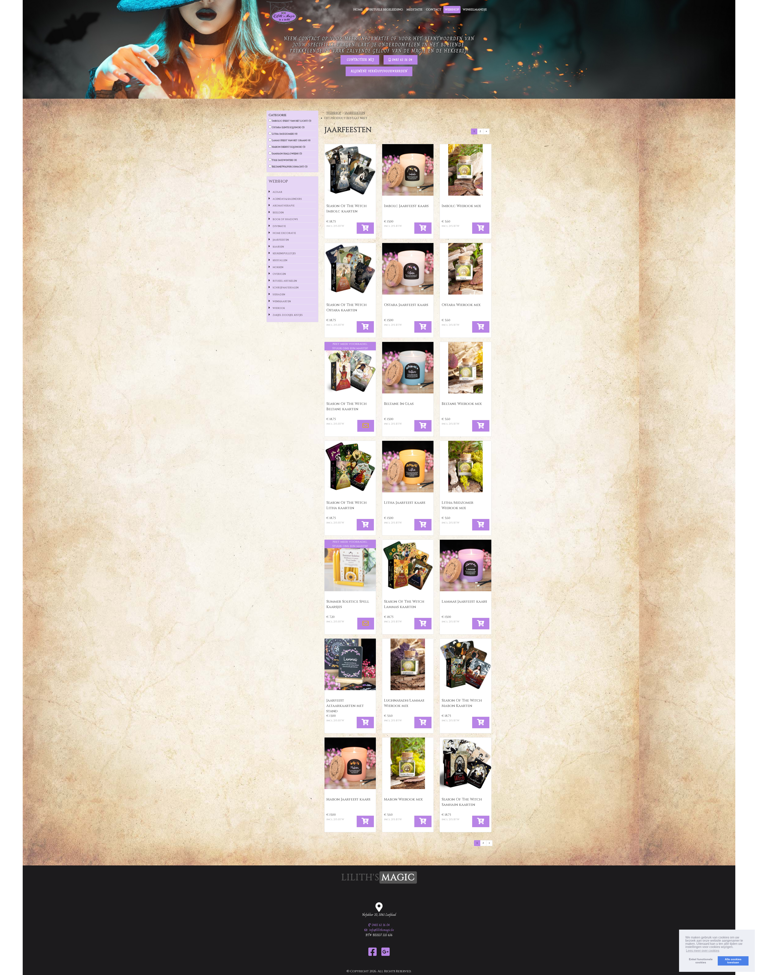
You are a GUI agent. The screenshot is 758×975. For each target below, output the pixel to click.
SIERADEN (278, 294)
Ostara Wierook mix (461, 304)
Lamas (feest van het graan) (291, 140)
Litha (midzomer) (284, 133)
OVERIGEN (279, 274)
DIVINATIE (279, 226)
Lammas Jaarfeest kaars (464, 601)
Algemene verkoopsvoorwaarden (379, 71)
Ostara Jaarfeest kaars (406, 304)
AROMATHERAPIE (283, 205)
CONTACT (433, 10)
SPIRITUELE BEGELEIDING (384, 10)
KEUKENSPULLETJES (284, 253)
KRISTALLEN (279, 260)
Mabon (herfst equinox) (288, 146)
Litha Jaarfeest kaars (404, 502)
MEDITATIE (414, 10)
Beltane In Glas (399, 403)
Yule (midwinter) (284, 160)
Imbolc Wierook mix (461, 206)
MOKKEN (277, 267)
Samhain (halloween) (286, 153)
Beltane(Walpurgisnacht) (289, 166)
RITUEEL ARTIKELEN (284, 280)
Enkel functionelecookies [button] (701, 961)
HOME (358, 10)
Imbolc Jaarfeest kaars (406, 206)
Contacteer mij (360, 59)
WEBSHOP (452, 10)
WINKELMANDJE (475, 10)
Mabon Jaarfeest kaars (348, 799)
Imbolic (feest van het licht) (291, 120)
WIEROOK (278, 308)
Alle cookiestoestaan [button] (733, 961)
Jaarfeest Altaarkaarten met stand (345, 706)
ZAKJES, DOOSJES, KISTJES (287, 315)
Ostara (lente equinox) (288, 127)
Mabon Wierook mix (403, 799)
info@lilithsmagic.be (381, 929)
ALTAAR (277, 192)
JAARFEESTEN (355, 113)
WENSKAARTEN (281, 301)
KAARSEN (278, 246)
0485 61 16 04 (401, 59)
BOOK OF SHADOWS (285, 219)
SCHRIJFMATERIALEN (285, 287)
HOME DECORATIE (284, 233)
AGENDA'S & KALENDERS (287, 199)
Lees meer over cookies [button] (702, 950)
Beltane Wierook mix (462, 403)
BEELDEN (278, 212)
